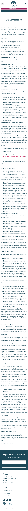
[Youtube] (7, 500)
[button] (2, 4)
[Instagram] (10, 500)
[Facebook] (4, 500)
